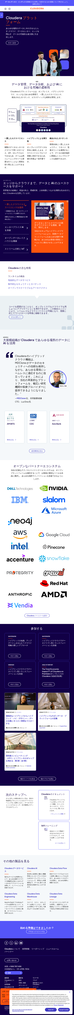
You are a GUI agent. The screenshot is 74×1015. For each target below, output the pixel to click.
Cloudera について (12, 949)
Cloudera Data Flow (58, 868)
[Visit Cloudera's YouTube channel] (21, 943)
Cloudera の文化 (9, 987)
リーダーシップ (37, 949)
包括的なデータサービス (19, 280)
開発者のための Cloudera (38, 983)
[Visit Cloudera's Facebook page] (6, 943)
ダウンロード (23, 985)
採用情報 (25, 949)
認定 (20, 980)
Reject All (50, 1009)
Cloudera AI (32, 868)
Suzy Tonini (42, 727)
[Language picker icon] (9, 9)
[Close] (70, 992)
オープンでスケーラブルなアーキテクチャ (27, 288)
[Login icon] (5, 9)
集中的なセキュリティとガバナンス (24, 284)
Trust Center (37, 989)
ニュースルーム (52, 949)
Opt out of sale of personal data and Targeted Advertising (22, 1010)
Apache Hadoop (8, 1008)
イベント (36, 987)
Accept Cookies (64, 1009)
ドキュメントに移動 (57, 814)
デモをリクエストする (36, 931)
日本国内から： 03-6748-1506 (17, 969)
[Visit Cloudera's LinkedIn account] (16, 943)
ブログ (35, 980)
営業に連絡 (22, 983)
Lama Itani (12, 767)
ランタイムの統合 (16, 276)
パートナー (9, 951)
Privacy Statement (59, 1005)
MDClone (21, 398)
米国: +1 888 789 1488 (13, 966)
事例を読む (10, 440)
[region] (41, 1002)
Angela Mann (63, 726)
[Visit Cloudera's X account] (11, 943)
